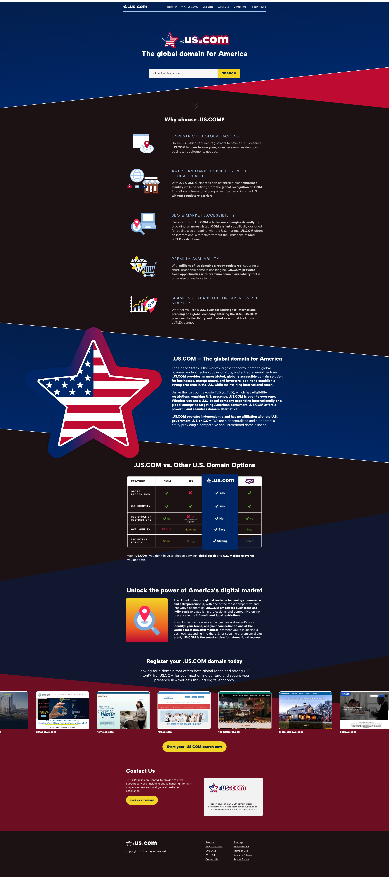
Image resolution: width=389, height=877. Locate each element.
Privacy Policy (241, 846)
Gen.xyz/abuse (247, 806)
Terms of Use (241, 850)
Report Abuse (258, 6)
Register (172, 6)
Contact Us (240, 6)
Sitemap (238, 842)
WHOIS (222, 6)
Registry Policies (243, 855)
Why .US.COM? (189, 6)
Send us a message (142, 800)
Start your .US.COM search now (194, 746)
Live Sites (208, 6)
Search (229, 73)
